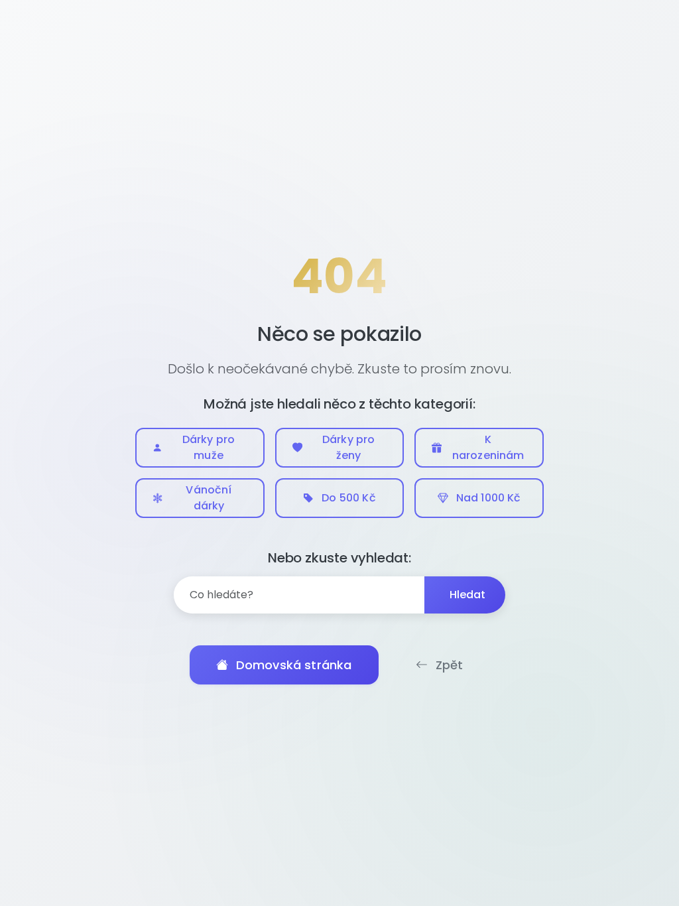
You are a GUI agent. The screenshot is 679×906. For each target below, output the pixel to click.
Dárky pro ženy (348, 447)
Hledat (468, 594)
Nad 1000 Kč (488, 497)
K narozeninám (488, 447)
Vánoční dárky (208, 497)
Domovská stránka (294, 665)
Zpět (449, 665)
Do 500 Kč (348, 497)
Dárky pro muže (208, 447)
